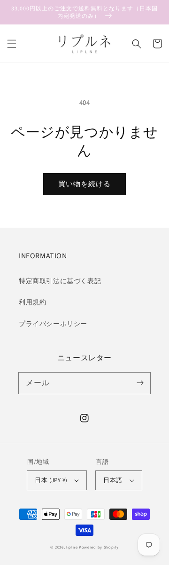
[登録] (140, 383)
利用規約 (32, 302)
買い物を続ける (84, 183)
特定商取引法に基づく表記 (60, 281)
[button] (11, 43)
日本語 (112, 480)
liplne (71, 546)
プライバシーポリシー (53, 323)
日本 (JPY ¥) (51, 480)
